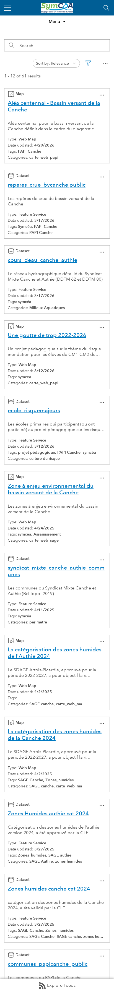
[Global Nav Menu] (8, 8)
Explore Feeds (61, 985)
